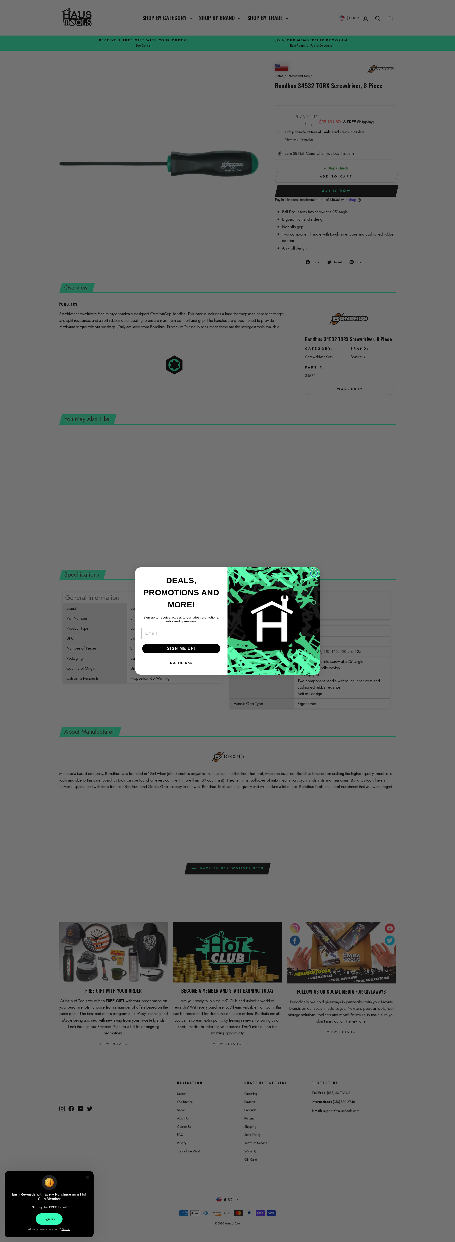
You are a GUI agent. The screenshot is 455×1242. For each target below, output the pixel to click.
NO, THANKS (181, 662)
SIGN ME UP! (181, 648)
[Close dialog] (314, 573)
